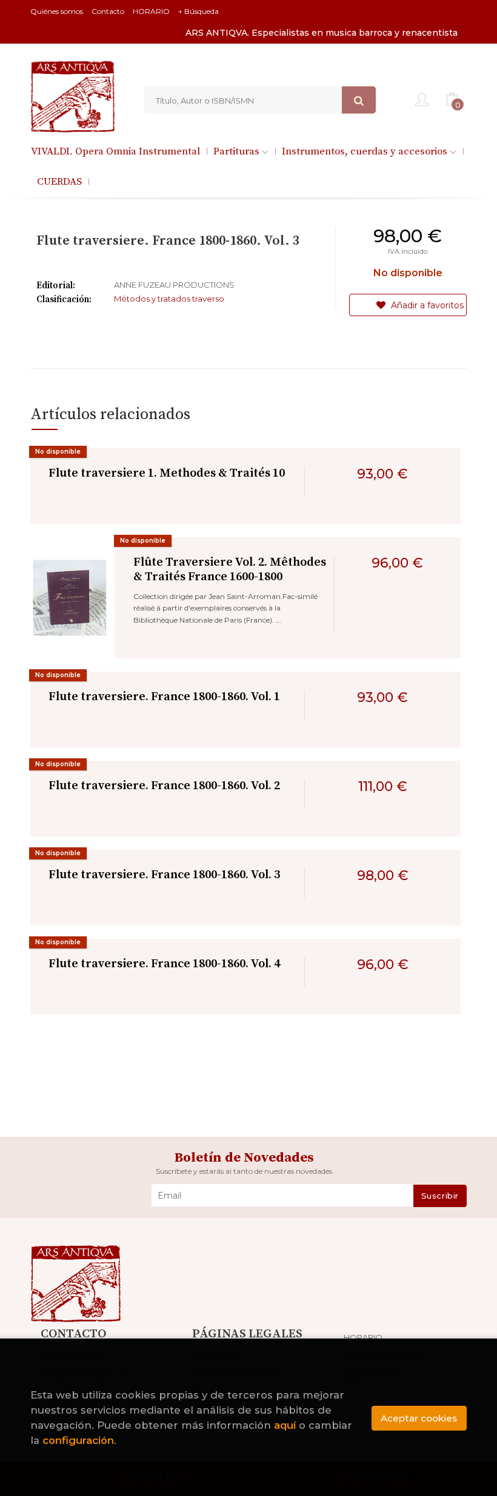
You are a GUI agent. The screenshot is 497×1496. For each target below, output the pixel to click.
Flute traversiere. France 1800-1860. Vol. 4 (164, 963)
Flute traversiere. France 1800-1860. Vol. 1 (164, 696)
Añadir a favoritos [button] (426, 305)
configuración (78, 1440)
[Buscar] (359, 100)
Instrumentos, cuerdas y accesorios (366, 151)
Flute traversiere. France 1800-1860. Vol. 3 (164, 874)
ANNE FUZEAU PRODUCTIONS (174, 285)
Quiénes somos (56, 11)
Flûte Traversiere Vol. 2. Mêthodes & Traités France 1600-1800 (229, 569)
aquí (285, 1425)
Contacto (108, 11)
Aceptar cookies (419, 1418)
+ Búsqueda (198, 11)
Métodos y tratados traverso (169, 298)
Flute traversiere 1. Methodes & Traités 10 (166, 473)
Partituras (237, 151)
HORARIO (151, 11)
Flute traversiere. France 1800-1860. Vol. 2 (164, 785)
